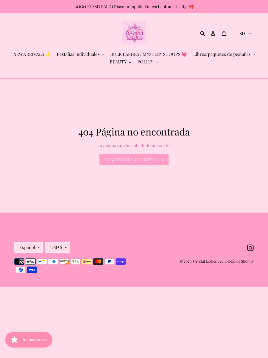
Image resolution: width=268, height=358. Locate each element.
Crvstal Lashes (205, 261)
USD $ (56, 247)
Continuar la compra (130, 159)
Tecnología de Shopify (236, 261)
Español (27, 247)
